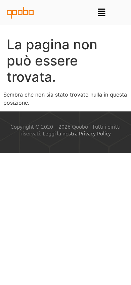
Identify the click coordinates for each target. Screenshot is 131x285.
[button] (102, 12)
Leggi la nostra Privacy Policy (77, 133)
